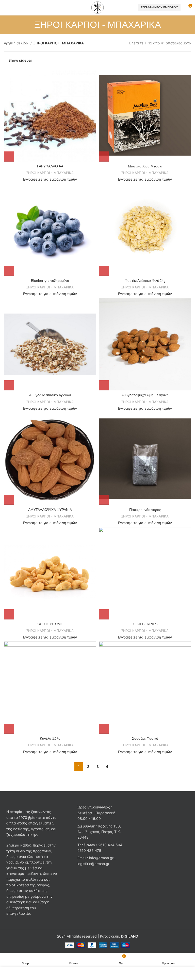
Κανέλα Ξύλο (50, 738)
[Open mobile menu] (5, 8)
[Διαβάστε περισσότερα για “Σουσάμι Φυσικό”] (104, 729)
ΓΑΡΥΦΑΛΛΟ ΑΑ (50, 166)
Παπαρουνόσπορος (145, 510)
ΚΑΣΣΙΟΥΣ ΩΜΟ (50, 624)
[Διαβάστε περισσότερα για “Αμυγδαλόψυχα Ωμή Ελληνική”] (104, 385)
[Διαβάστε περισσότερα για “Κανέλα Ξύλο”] (9, 729)
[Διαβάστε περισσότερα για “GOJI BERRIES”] (104, 614)
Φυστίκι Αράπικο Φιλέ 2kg (145, 281)
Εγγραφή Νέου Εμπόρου (159, 7)
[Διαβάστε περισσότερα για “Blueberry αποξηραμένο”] (9, 271)
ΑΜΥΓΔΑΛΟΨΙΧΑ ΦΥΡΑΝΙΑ (50, 510)
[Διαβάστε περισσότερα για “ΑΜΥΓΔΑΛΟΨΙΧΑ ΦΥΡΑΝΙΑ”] (9, 500)
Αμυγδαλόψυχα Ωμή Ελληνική (145, 395)
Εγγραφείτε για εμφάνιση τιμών (50, 179)
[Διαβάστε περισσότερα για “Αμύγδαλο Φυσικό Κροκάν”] (9, 385)
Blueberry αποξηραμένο (50, 281)
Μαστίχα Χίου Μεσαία (145, 166)
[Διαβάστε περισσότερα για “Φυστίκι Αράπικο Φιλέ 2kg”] (104, 271)
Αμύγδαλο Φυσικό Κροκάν (50, 395)
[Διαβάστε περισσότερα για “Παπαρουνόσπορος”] (104, 500)
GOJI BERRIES (145, 624)
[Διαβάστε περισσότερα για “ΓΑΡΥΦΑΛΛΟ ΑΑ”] (9, 156)
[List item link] (97, 848)
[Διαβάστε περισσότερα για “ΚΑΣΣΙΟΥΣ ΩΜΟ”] (9, 614)
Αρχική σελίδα (16, 43)
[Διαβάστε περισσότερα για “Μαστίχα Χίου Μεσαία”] (104, 156)
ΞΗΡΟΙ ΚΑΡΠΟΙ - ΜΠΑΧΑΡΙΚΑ (50, 173)
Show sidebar (20, 60)
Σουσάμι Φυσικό (145, 738)
